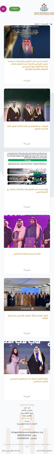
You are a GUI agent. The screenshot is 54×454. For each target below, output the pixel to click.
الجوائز (37, 24)
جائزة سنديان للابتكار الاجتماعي (27, 254)
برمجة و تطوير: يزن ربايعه (11, 451)
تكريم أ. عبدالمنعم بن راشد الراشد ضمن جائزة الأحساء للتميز (27, 127)
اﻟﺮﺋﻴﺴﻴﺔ (45, 24)
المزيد (27, 81)
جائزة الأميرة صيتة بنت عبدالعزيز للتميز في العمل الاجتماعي (29, 380)
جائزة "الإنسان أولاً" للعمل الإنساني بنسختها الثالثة (28, 317)
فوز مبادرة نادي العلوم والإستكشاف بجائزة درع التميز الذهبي (27, 191)
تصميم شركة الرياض (44, 451)
